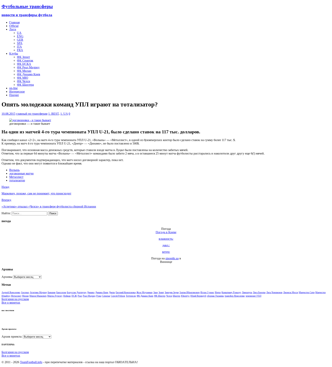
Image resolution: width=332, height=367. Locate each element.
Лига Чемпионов (274, 292)
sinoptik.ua (172, 258)
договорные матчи (21, 173)
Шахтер (176, 296)
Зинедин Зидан (172, 292)
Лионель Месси (290, 292)
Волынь (14, 170)
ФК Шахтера (25, 84)
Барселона (61, 292)
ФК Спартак (25, 60)
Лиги (12, 29)
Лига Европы (259, 292)
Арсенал (25, 292)
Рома (98, 296)
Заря (155, 292)
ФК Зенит (23, 57)
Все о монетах (11, 302)
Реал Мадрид (89, 296)
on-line (13, 88)
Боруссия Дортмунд (76, 292)
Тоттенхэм (131, 296)
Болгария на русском (15, 299)
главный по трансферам (31, 113)
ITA (19, 46)
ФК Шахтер (159, 296)
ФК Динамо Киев (28, 74)
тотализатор (17, 180)
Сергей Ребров (118, 296)
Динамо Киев (101, 292)
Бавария (52, 292)
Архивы (7, 276)
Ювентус (185, 296)
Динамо (91, 292)
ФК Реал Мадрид (28, 67)
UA (19, 32)
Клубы (13, 53)
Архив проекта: (12, 336)
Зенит (161, 292)
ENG (20, 36)
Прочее (14, 95)
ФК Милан (24, 70)
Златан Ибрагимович (189, 292)
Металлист (16, 177)
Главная (14, 22)
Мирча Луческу (54, 296)
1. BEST (53, 113)
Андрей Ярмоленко (11, 292)
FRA (20, 50)
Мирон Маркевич (37, 296)
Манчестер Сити (307, 292)
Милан (25, 296)
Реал (80, 296)
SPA (19, 43)
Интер (218, 292)
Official (13, 25)
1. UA (64, 113)
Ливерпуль (247, 292)
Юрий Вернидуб (198, 296)
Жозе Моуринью (144, 292)
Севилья (106, 296)
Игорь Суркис (207, 292)
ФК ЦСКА (24, 64)
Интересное (17, 91)
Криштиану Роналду (231, 292)
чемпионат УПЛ (253, 296)
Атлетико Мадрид (38, 292)
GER (20, 39)
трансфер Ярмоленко (235, 296)
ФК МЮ (22, 77)
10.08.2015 (8, 113)
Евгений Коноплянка (126, 292)
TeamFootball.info (31, 362)
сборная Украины (215, 296)
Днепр (112, 292)
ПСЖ (74, 296)
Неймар (67, 296)
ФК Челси (23, 81)
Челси (169, 296)
